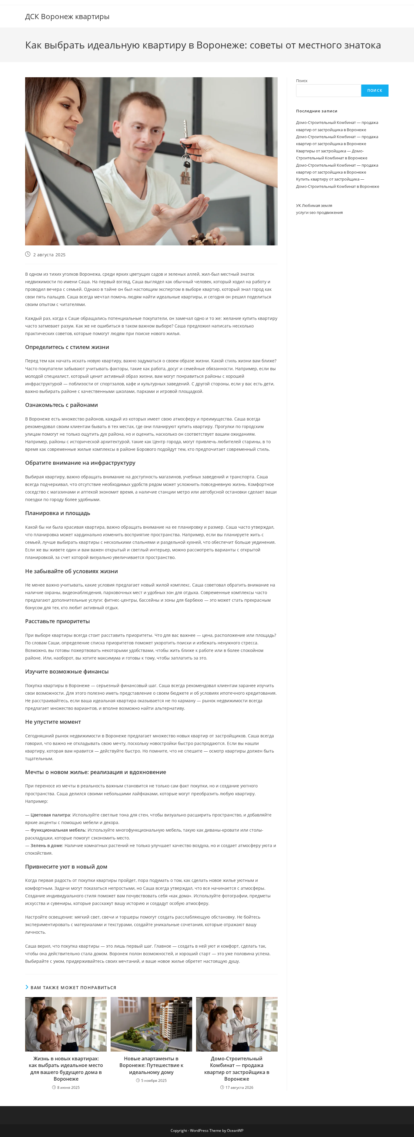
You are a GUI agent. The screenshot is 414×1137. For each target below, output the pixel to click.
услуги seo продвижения (319, 212)
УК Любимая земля (314, 205)
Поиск (302, 80)
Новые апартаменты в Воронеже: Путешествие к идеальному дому (151, 1065)
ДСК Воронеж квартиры (67, 16)
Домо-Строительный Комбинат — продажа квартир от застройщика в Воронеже (236, 1068)
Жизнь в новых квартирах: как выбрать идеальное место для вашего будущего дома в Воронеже (66, 1068)
